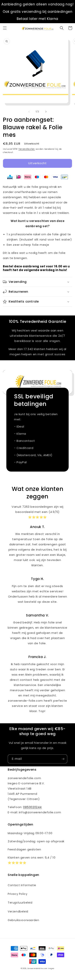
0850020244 (32, 807)
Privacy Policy (17, 894)
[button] (5, 28)
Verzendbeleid (18, 911)
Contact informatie (22, 885)
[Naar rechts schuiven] (46, 111)
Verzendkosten (26, 149)
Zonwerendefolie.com (37, 968)
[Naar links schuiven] (29, 111)
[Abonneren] (63, 758)
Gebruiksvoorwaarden (23, 920)
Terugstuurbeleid (20, 903)
